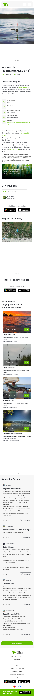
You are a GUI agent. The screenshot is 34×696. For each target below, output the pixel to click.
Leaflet (3, 238)
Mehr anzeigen (17, 643)
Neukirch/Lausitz (23, 87)
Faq (17, 677)
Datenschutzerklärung (17, 657)
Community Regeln (17, 671)
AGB (17, 662)
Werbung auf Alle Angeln (17, 668)
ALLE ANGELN (14, 149)
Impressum (17, 659)
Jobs (17, 665)
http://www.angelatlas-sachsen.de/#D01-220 (19, 123)
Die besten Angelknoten (17, 674)
